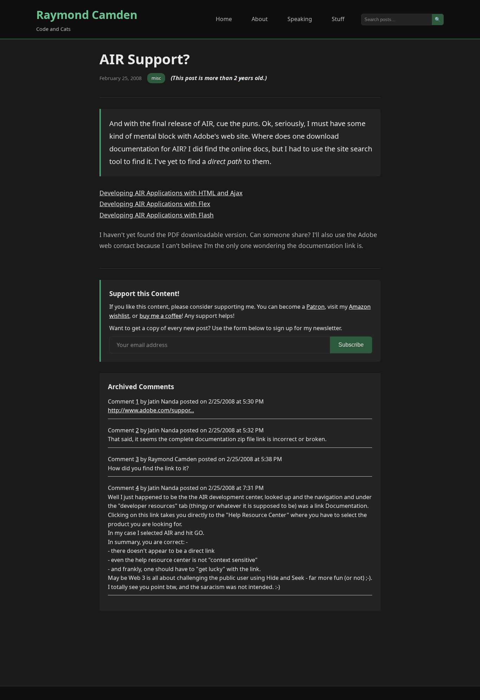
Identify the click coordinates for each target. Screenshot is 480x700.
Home (224, 19)
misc (156, 78)
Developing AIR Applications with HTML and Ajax (170, 193)
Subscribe (351, 345)
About (260, 19)
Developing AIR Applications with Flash (156, 215)
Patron (315, 306)
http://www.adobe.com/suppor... (151, 410)
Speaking (299, 19)
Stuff (338, 19)
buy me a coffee (161, 316)
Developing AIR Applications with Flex (154, 203)
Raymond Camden (86, 14)
